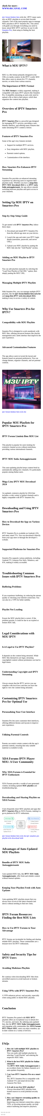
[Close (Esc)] (9, 1112)
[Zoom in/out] (2, 1112)
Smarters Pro (7, 30)
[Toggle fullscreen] (4, 1112)
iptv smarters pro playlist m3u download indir (20, 837)
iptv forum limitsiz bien (11, 17)
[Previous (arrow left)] (2, 1114)
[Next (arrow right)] (4, 1114)
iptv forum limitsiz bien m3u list (14, 412)
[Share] (7, 1112)
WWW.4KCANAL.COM (14, 8)
